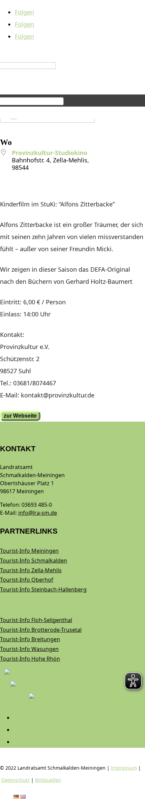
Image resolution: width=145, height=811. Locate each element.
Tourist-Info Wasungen (29, 649)
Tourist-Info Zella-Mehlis (31, 570)
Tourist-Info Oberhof (26, 579)
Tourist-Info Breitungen (30, 639)
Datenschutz (15, 780)
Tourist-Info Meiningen (29, 550)
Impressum (124, 768)
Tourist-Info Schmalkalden (33, 560)
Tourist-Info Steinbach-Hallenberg (43, 589)
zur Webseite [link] (20, 416)
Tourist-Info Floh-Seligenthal (36, 620)
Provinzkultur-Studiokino (49, 153)
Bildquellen (48, 780)
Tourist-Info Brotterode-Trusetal (41, 629)
